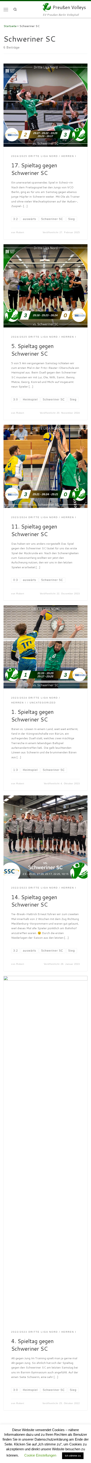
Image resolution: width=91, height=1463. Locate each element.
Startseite (10, 26)
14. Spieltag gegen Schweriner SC (34, 901)
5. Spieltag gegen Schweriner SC (32, 349)
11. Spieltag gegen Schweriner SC (34, 530)
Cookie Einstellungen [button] (40, 1455)
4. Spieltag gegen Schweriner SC (32, 1345)
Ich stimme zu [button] (73, 1455)
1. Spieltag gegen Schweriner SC (32, 715)
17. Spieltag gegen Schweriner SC (34, 169)
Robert (20, 232)
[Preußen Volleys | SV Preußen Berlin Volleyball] (46, 6)
